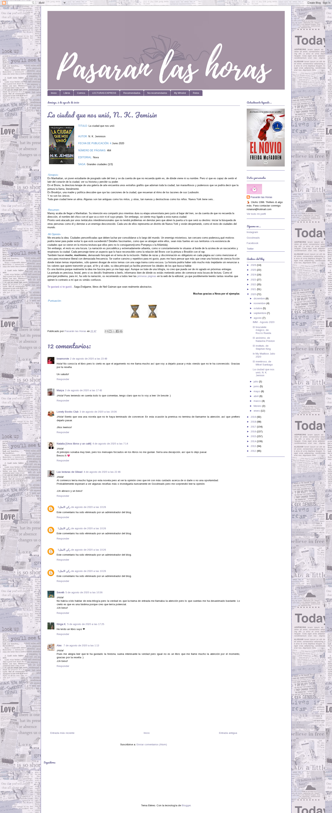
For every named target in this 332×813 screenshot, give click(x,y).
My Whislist (180, 93)
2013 (254, 446)
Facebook (252, 243)
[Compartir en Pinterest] (121, 331)
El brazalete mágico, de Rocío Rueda (262, 330)
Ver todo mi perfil (256, 213)
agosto (258, 317)
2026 (254, 265)
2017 (254, 426)
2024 (254, 274)
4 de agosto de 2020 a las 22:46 (102, 471)
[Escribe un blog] (110, 331)
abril (256, 396)
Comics (81, 93)
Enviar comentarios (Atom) (152, 744)
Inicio (53, 93)
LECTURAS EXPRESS (104, 93)
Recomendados (131, 93)
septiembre (260, 313)
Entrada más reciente (62, 732)
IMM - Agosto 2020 (263, 322)
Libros (67, 93)
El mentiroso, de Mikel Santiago (263, 363)
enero (257, 410)
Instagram (252, 232)
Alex (59, 645)
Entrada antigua (228, 732)
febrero (258, 405)
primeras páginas (146, 276)
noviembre (260, 303)
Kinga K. (61, 624)
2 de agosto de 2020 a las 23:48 (88, 358)
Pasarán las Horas (261, 197)
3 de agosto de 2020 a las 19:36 (98, 411)
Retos (196, 93)
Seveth (60, 592)
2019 (254, 416)
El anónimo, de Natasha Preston (264, 339)
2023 (254, 279)
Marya (60, 390)
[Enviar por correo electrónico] (106, 331)
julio (256, 381)
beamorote (63, 358)
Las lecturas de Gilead (69, 471)
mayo (257, 391)
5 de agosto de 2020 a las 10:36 (84, 592)
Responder (63, 379)
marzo (258, 400)
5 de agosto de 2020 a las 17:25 (85, 624)
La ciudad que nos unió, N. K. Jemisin (263, 372)
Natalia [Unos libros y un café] (74, 443)
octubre (258, 308)
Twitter (250, 248)
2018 (254, 421)
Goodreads (253, 237)
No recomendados (157, 93)
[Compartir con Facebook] (117, 331)
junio (257, 386)
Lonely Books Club (68, 411)
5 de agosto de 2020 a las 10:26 (82, 507)
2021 (254, 289)
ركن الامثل (64, 507)
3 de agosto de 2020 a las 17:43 (83, 390)
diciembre (260, 298)
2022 (254, 284)
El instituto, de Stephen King (262, 347)
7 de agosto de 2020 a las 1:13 (81, 645)
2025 (254, 269)
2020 (254, 294)
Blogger (186, 805)
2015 (254, 436)
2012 (254, 450)
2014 (254, 441)
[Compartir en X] (114, 331)
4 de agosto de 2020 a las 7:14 (110, 443)
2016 (254, 431)
